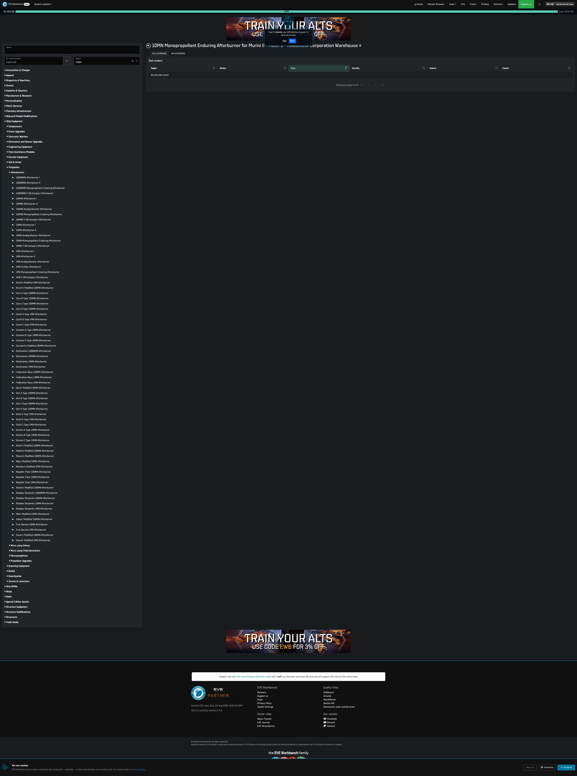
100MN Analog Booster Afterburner (33, 209)
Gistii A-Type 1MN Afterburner (30, 414)
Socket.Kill (328, 703)
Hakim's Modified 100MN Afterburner (34, 451)
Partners (261, 692)
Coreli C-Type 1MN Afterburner (31, 325)
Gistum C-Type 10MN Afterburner (32, 440)
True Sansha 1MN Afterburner (30, 530)
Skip (284, 41)
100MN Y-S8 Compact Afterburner (33, 219)
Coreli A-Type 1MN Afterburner (31, 314)
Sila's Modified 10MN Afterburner (32, 514)
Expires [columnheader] (505, 68)
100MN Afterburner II (26, 204)
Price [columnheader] (293, 68)
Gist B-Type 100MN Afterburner (31, 398)
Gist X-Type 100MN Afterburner (31, 409)
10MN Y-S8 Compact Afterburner (32, 246)
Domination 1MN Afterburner (30, 367)
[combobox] (33, 61)
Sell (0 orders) (159, 54)
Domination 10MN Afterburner (31, 361)
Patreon (330, 726)
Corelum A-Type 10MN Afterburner (33, 330)
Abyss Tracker (264, 719)
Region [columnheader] (154, 68)
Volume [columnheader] (433, 68)
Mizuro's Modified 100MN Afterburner (34, 456)
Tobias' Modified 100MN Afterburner (33, 519)
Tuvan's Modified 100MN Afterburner (34, 535)
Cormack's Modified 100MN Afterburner (35, 346)
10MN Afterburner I (25, 225)
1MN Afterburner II (25, 256)
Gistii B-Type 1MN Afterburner (30, 419)
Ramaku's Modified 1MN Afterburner (34, 466)
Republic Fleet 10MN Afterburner (32, 477)
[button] (16, 4)
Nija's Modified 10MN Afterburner (32, 461)
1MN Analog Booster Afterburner (32, 262)
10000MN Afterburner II (27, 183)
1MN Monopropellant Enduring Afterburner (37, 272)
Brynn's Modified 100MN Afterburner (34, 288)
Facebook (331, 719)
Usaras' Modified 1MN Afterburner (32, 540)
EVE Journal (263, 722)
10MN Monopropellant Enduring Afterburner (38, 240)
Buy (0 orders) (178, 54)
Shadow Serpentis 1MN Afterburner (33, 509)
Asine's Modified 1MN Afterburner (32, 282)
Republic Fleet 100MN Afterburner (33, 472)
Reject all (530, 767)
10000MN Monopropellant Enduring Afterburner (40, 188)
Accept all (567, 767)
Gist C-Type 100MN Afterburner (31, 403)
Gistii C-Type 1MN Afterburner (30, 424)
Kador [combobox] (79, 62)
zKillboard (328, 692)
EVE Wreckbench (266, 726)
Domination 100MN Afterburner (31, 356)
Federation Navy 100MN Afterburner (34, 372)
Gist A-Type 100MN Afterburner (31, 393)
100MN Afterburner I (26, 198)
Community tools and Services (339, 707)
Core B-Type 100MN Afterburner (32, 298)
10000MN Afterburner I (27, 177)
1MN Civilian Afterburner (28, 267)
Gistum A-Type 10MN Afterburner (32, 430)
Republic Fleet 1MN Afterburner (31, 482)
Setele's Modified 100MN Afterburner (34, 487)
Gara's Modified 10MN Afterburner (32, 388)
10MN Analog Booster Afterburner (33, 235)
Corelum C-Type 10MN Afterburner (33, 340)
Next (292, 41)
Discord (330, 722)
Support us (262, 696)
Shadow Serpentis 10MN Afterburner (34, 503)
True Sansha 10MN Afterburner (31, 524)
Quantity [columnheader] (356, 68)
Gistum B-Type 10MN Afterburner (32, 435)
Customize (548, 767)
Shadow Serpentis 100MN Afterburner (35, 498)
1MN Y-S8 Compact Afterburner (31, 277)
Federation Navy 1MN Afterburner (32, 382)
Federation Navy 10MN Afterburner (33, 377)
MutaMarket (329, 699)
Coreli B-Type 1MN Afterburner (31, 319)
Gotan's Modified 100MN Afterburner (34, 445)
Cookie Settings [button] (265, 707)
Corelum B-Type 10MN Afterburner (33, 335)
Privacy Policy (139, 769)
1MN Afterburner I (24, 251)
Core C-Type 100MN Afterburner (31, 303)
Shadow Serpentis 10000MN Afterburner (36, 493)
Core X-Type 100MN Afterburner (31, 309)
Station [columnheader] (223, 68)
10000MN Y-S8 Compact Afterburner (34, 193)
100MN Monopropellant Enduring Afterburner (38, 214)
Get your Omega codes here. (251, 676)
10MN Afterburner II (25, 230)
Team (260, 699)
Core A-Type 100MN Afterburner (31, 293)
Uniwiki (327, 696)
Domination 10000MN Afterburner (33, 351)
